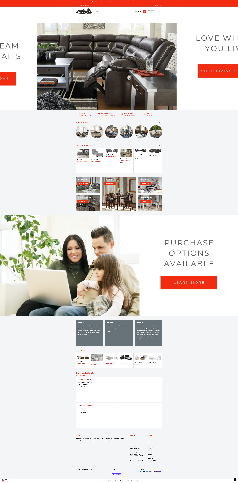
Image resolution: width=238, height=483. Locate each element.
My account (150, 12)
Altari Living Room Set (139, 156)
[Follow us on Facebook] (112, 471)
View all (161, 122)
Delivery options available (129, 115)
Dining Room (99, 17)
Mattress (108, 17)
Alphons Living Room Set (125, 160)
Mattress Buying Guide (134, 452)
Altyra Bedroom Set (95, 364)
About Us (132, 440)
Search (131, 438)
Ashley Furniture (80, 159)
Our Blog (131, 463)
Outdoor (143, 17)
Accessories (134, 17)
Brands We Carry (79, 20)
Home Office (116, 17)
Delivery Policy (133, 446)
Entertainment (125, 17)
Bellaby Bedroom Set (139, 364)
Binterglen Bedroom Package (155, 364)
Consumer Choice (152, 17)
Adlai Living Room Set (95, 161)
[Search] (144, 11)
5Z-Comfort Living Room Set (82, 161)
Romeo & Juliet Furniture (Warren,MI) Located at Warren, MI (136, 455)
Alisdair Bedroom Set (81, 363)
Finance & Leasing (90, 20)
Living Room (83, 17)
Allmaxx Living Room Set (111, 156)
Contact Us (132, 442)
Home (77, 17)
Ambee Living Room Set (154, 156)
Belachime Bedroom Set (125, 363)
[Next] (162, 160)
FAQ (130, 450)
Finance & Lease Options (135, 444)
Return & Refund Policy (135, 448)
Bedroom (91, 17)
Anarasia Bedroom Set (110, 363)
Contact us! (149, 115)
